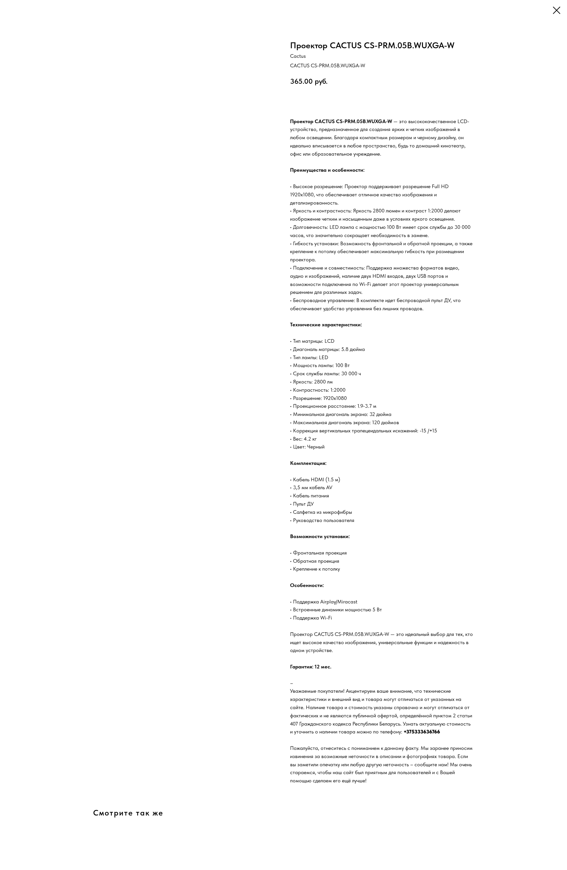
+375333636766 (422, 732)
